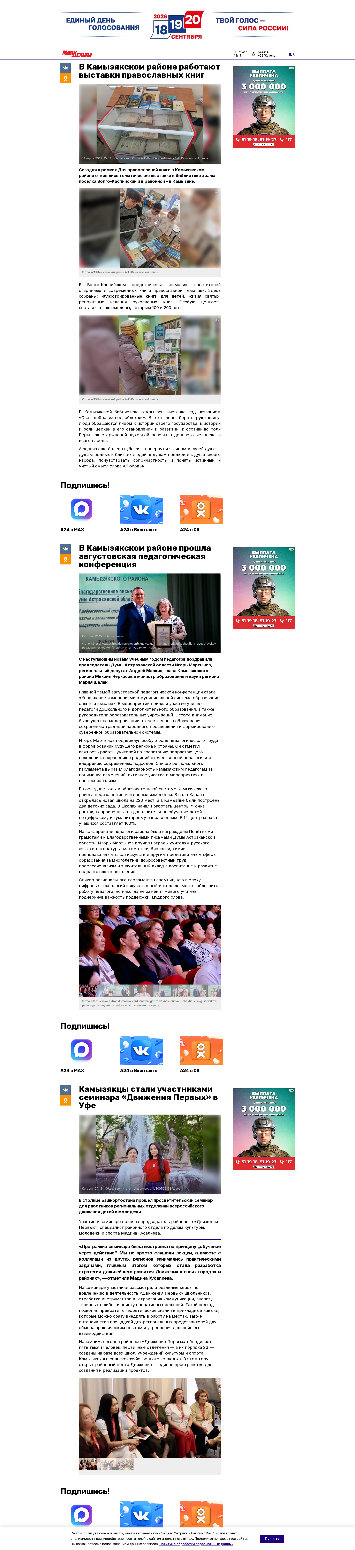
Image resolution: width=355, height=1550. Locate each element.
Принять (272, 1539)
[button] (216, 944)
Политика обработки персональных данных (196, 1544)
